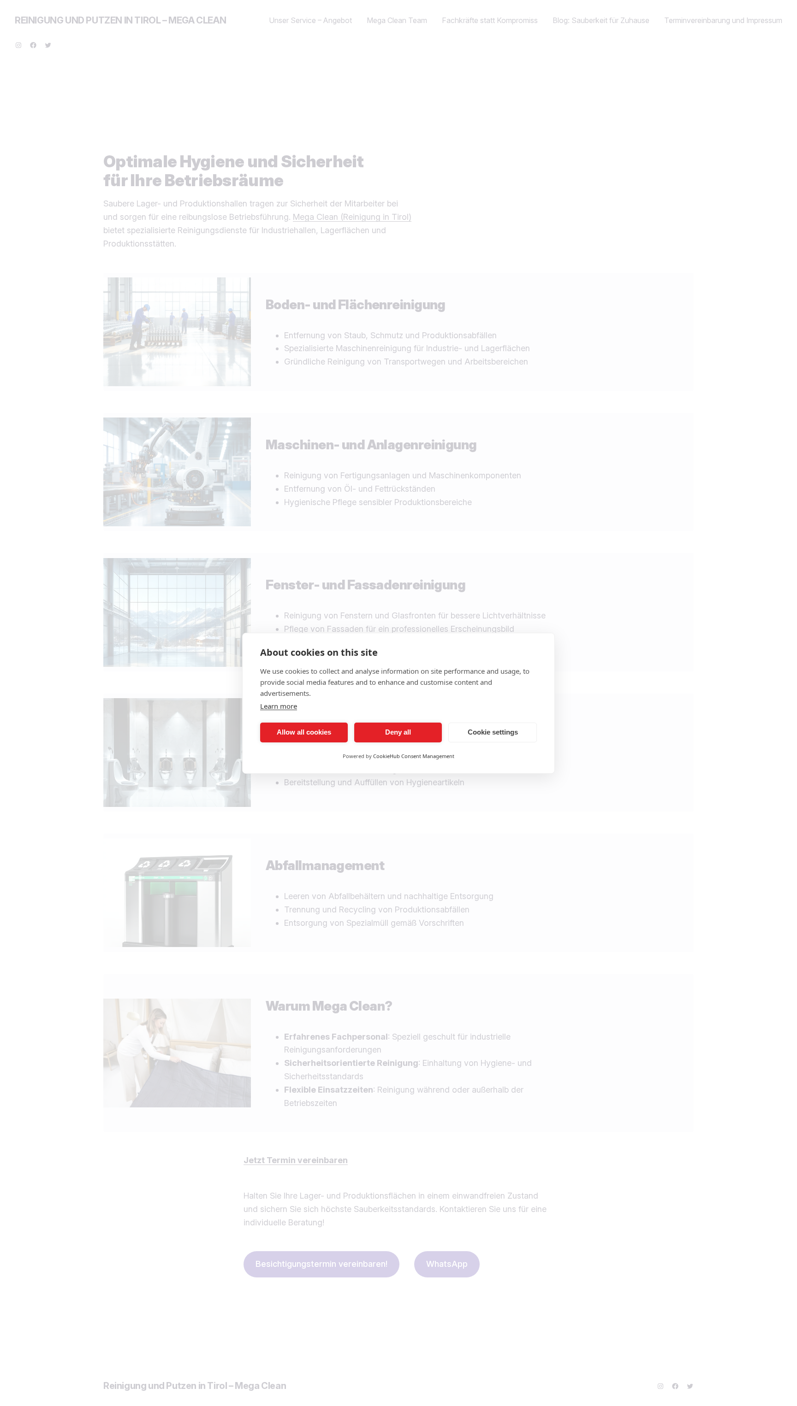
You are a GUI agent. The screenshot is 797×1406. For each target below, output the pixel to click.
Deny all (398, 732)
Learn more (278, 706)
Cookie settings (493, 732)
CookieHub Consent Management (413, 756)
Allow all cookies (304, 732)
